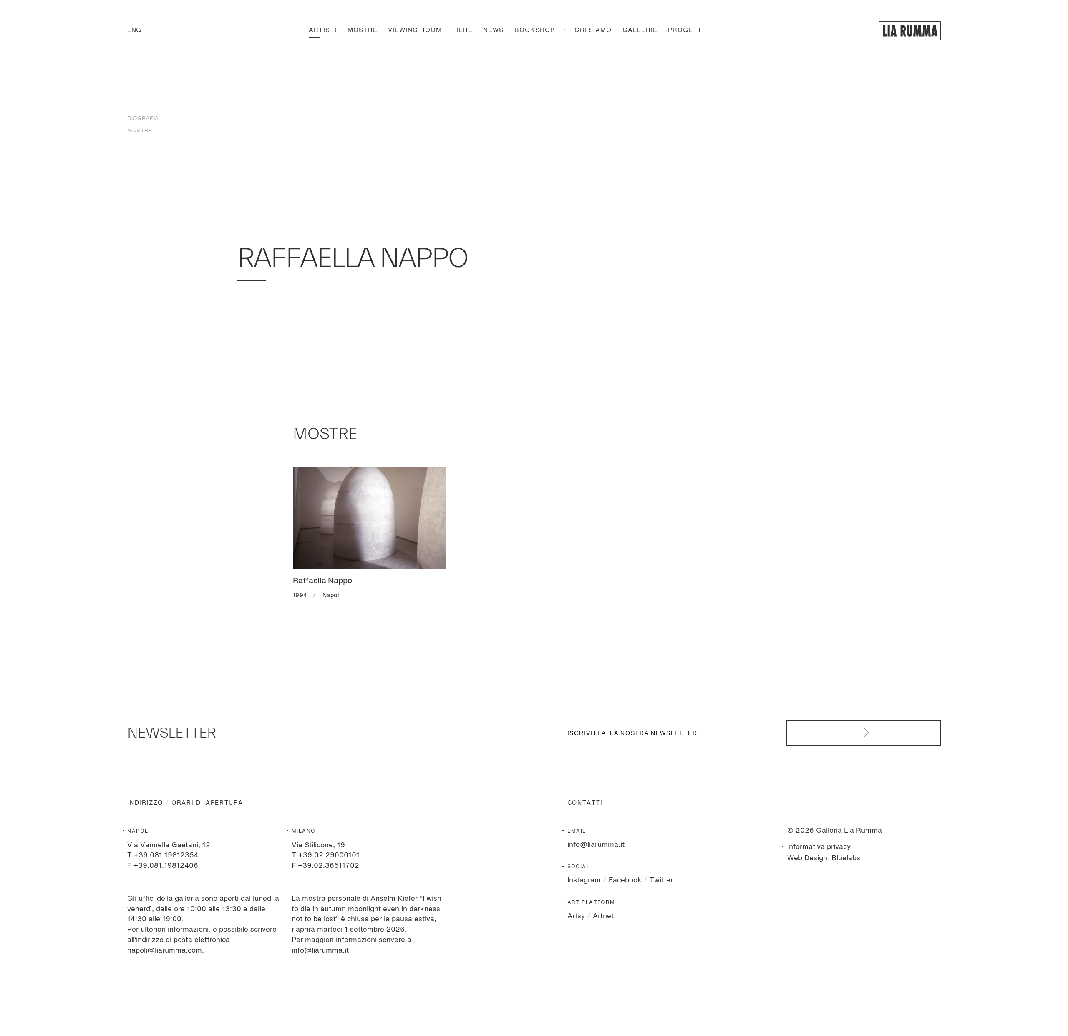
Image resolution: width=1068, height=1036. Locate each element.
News (493, 31)
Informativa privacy (819, 847)
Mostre (363, 31)
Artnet (603, 916)
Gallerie (639, 31)
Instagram (584, 880)
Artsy (576, 916)
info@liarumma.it (596, 845)
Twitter (661, 880)
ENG (134, 31)
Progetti (686, 31)
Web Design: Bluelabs (823, 858)
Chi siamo (593, 31)
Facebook (625, 880)
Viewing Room (415, 31)
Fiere (462, 31)
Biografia (143, 118)
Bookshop (534, 31)
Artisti (323, 31)
